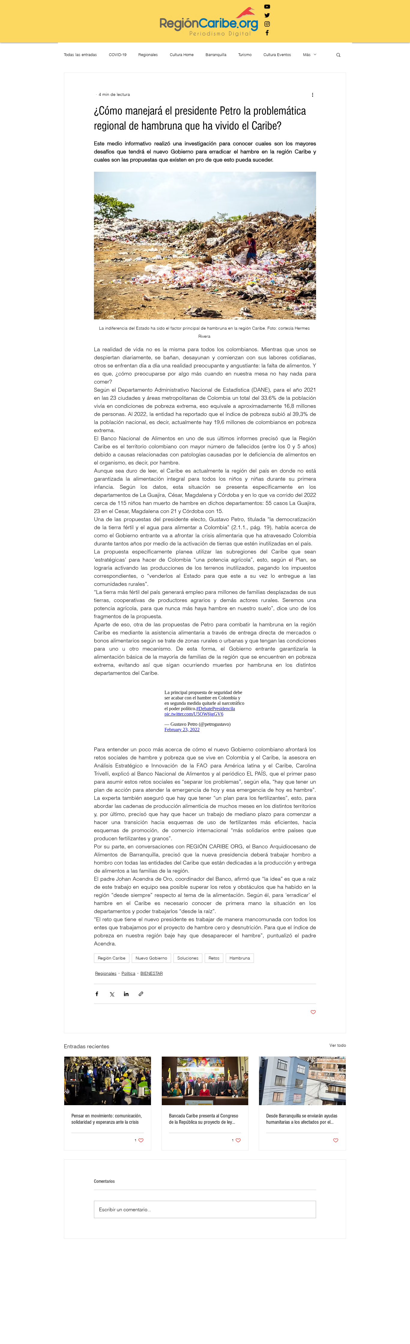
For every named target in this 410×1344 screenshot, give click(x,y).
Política (128, 976)
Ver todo (338, 1048)
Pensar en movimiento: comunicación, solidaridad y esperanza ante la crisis (106, 1122)
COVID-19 (117, 54)
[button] (338, 54)
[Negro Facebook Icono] (267, 32)
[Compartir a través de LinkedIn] (126, 997)
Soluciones (187, 961)
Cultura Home (182, 54)
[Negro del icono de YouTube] (267, 6)
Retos (214, 961)
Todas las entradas (80, 54)
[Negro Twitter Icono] (267, 15)
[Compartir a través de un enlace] (141, 997)
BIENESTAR (151, 976)
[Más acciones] (312, 94)
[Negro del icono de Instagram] (267, 24)
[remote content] (205, 712)
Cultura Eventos (277, 54)
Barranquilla (216, 54)
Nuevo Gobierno (151, 961)
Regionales (148, 54)
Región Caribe (111, 961)
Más (307, 54)
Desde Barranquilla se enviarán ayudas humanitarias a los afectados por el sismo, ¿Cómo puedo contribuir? (301, 1122)
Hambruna (240, 961)
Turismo (245, 54)
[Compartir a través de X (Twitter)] (111, 997)
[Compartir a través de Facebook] (97, 997)
